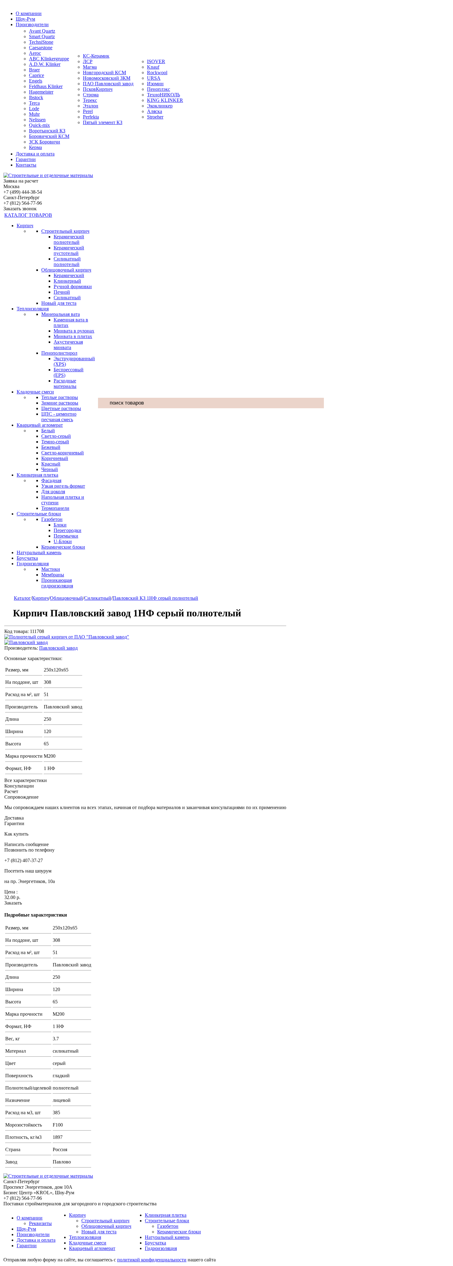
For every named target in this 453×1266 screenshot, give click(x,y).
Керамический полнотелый (69, 239)
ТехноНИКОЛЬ (163, 94)
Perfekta (91, 116)
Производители (32, 24)
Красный (50, 463)
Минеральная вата (60, 314)
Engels (35, 80)
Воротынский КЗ (47, 130)
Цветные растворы (61, 408)
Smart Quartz (42, 36)
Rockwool (157, 72)
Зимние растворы (59, 402)
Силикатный (67, 297)
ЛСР (87, 61)
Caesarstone (40, 47)
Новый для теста (58, 303)
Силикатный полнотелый (67, 261)
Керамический (69, 275)
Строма (91, 94)
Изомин (155, 83)
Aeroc (35, 53)
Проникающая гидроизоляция (57, 583)
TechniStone (41, 42)
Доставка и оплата (35, 153)
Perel (88, 111)
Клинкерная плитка (37, 475)
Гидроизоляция (33, 563)
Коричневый (54, 458)
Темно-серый (55, 441)
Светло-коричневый (62, 452)
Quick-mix (39, 125)
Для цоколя (53, 491)
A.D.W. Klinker (44, 64)
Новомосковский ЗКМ (106, 78)
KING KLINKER (165, 100)
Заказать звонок (20, 208)
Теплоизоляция (33, 308)
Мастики (50, 569)
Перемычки (66, 535)
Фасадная (51, 480)
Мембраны (52, 574)
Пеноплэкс (158, 89)
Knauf (153, 67)
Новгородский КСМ (104, 72)
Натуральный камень (39, 552)
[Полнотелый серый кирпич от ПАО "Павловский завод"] (66, 636)
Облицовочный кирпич (66, 269)
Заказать (13, 902)
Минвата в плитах (73, 336)
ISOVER (156, 61)
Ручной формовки (73, 286)
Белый (48, 430)
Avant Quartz (42, 31)
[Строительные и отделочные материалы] (48, 175)
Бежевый (50, 447)
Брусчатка (27, 558)
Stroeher (155, 116)
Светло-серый (56, 436)
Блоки (60, 524)
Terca (34, 103)
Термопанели (55, 508)
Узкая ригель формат (63, 486)
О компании (29, 13)
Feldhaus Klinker (46, 86)
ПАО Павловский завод (108, 83)
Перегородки (67, 530)
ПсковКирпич (97, 89)
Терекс (90, 100)
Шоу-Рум (25, 19)
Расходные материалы (65, 383)
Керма (35, 147)
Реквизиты (40, 1223)
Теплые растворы (59, 397)
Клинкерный (67, 281)
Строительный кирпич (65, 231)
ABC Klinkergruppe (49, 58)
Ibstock (36, 97)
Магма (90, 67)
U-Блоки (63, 541)
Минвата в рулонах (74, 330)
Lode (34, 108)
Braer (34, 69)
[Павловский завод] (26, 642)
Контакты (26, 164)
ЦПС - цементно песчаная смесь (58, 416)
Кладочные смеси (35, 391)
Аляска (154, 111)
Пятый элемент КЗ (102, 122)
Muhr (34, 114)
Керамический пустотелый (69, 250)
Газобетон (52, 519)
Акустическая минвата (68, 344)
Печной (62, 292)
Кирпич (25, 225)
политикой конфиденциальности (151, 1259)
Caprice (36, 75)
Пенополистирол (59, 353)
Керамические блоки (63, 547)
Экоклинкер (160, 105)
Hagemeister (41, 92)
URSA (154, 78)
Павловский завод (58, 648)
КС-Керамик (96, 55)
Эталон (90, 105)
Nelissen (37, 119)
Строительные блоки (39, 513)
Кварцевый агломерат (40, 425)
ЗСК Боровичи (44, 141)
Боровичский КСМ (49, 136)
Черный (49, 469)
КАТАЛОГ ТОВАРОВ (28, 215)
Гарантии (26, 159)
